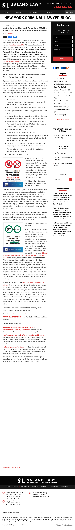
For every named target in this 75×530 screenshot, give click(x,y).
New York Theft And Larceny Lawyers (63, 158)
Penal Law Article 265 (16, 45)
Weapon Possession (26, 314)
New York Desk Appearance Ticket (63, 164)
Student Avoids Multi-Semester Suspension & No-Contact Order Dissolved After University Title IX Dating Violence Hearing (62, 197)
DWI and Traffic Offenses (62, 111)
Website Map (54, 486)
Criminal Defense (61, 101)
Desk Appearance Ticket (62, 97)
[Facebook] (54, 68)
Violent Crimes (13, 314)
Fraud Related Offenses (63, 93)
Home (6, 12)
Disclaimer (35, 486)
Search (70, 179)
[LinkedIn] (61, 68)
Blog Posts (64, 486)
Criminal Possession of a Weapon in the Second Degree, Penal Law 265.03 (25, 255)
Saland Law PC (19, 525)
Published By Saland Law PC (60, 5)
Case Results (60, 87)
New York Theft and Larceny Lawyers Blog (63, 136)
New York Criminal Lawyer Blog (21, 5)
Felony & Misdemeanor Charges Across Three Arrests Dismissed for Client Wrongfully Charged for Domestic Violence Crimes (62, 212)
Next (19, 467)
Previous (6, 467)
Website (18, 12)
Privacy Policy (25, 486)
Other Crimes (60, 115)
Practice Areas (33, 12)
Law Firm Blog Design (63, 525)
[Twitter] (57, 68)
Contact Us (49, 12)
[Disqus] (25, 386)
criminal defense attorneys (12, 61)
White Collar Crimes (62, 84)
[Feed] (67, 68)
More (71, 12)
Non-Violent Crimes (62, 107)
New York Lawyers (60, 153)
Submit (62, 58)
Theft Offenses (60, 104)
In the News (59, 78)
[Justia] (64, 68)
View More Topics (63, 120)
